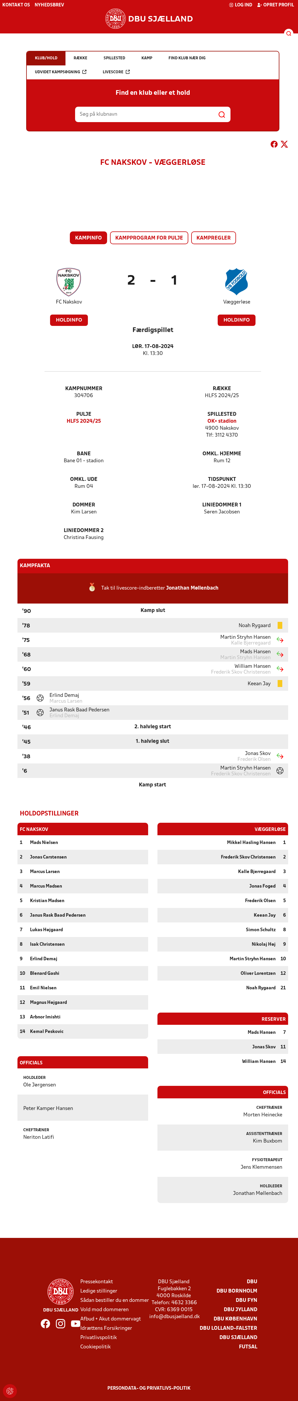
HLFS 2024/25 (84, 421)
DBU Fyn (246, 1300)
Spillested (221, 414)
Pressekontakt (96, 1281)
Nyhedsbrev (49, 5)
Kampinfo (88, 238)
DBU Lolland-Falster (228, 1328)
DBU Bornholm (237, 1291)
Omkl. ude (83, 479)
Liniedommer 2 (84, 530)
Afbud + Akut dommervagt (110, 1319)
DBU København (235, 1319)
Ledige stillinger (98, 1291)
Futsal (248, 1347)
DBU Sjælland (238, 1337)
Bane (84, 453)
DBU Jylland (240, 1309)
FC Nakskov (69, 302)
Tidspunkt (222, 479)
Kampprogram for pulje (149, 238)
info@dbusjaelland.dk (174, 1316)
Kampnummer (83, 388)
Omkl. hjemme (222, 453)
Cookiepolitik (95, 1347)
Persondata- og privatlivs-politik (149, 1388)
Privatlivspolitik (98, 1337)
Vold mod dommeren (104, 1309)
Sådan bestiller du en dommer (114, 1300)
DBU (252, 1281)
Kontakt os (16, 5)
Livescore (113, 72)
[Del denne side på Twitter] (284, 145)
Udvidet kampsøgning (57, 72)
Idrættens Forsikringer (106, 1328)
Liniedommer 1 (222, 505)
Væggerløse (236, 302)
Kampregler (213, 238)
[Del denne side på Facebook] (274, 145)
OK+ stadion (222, 421)
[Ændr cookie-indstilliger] (10, 1391)
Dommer (83, 505)
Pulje (83, 414)
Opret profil (278, 5)
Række (222, 388)
